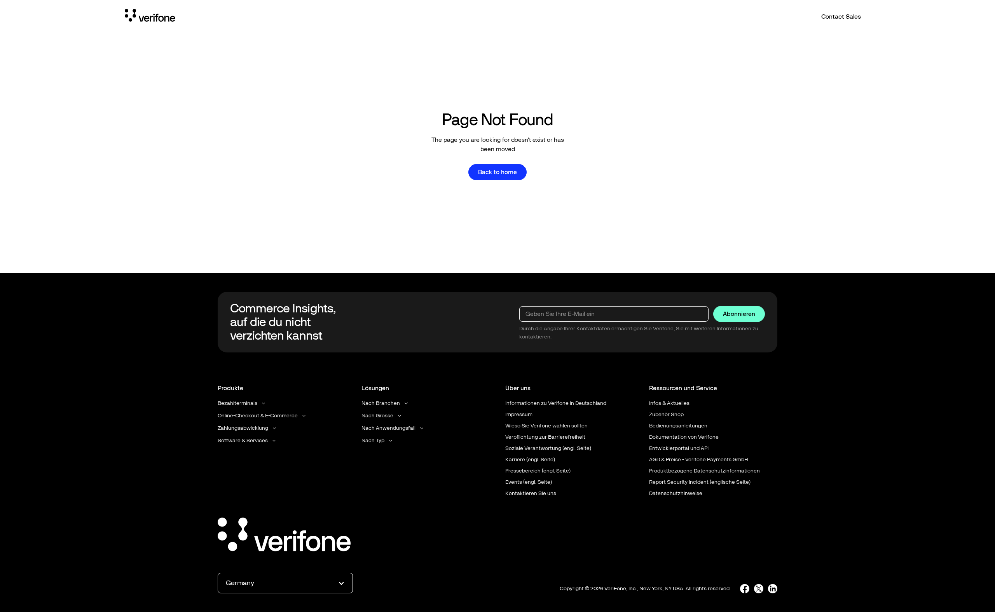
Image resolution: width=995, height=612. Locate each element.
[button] (242, 403)
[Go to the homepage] (284, 536)
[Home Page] (150, 16)
